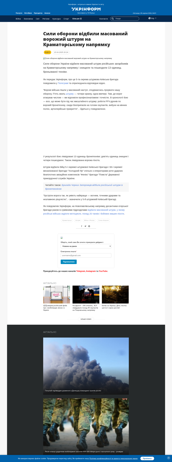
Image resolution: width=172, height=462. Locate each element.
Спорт (66, 19)
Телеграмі (63, 83)
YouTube (103, 271)
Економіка (28, 19)
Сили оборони (103, 220)
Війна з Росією (89, 220)
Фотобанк (28, 13)
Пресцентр (38, 13)
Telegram (80, 271)
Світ (38, 19)
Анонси (47, 13)
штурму (70, 94)
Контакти (103, 19)
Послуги (19, 13)
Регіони (46, 19)
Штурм (77, 220)
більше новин (86, 319)
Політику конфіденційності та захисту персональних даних (113, 458)
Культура (57, 19)
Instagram (91, 271)
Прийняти (147, 458)
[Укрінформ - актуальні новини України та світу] (86, 8)
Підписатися (69, 262)
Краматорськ (67, 220)
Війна (18, 19)
